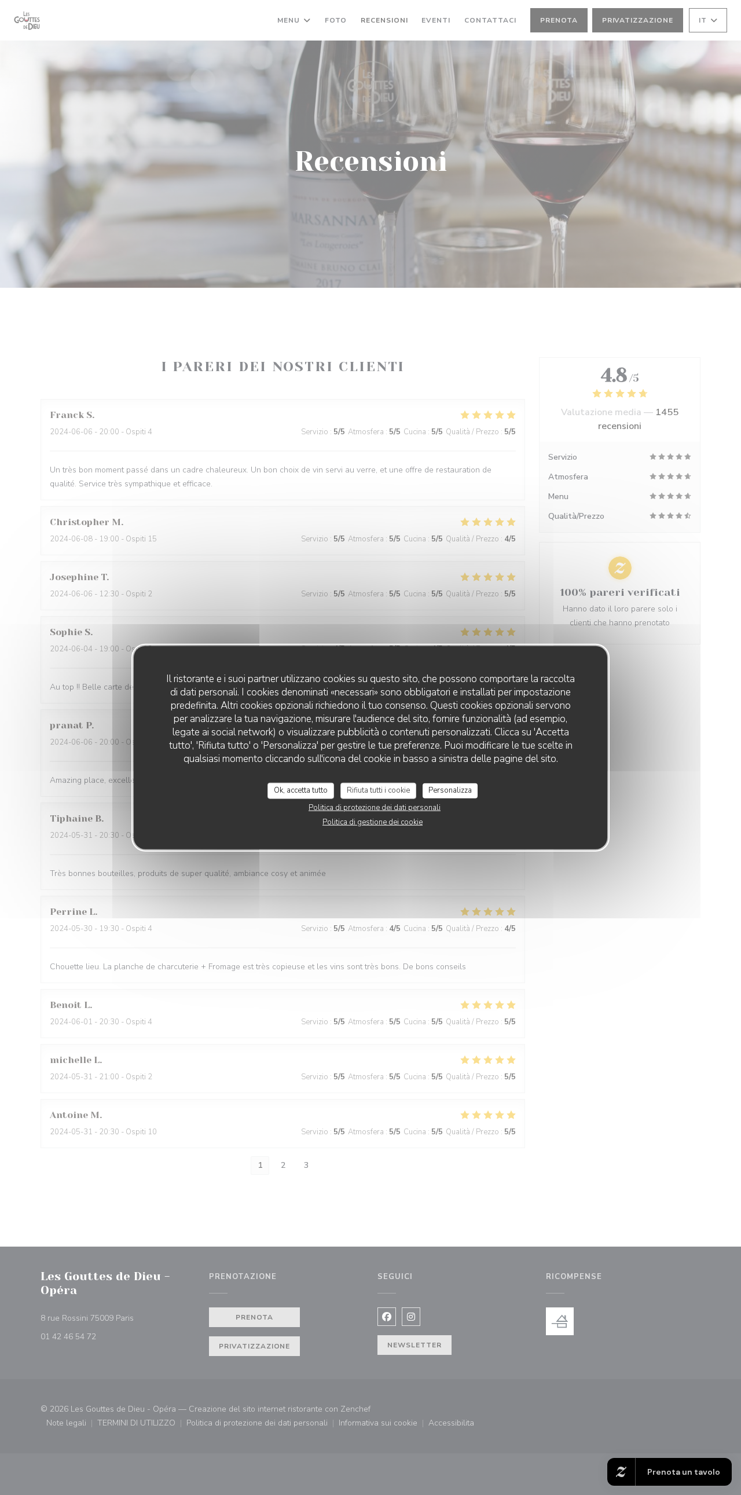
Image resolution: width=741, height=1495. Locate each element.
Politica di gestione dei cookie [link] (372, 821)
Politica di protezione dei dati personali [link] (375, 807)
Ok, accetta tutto (301, 790)
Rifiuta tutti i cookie (378, 790)
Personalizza (450, 790)
